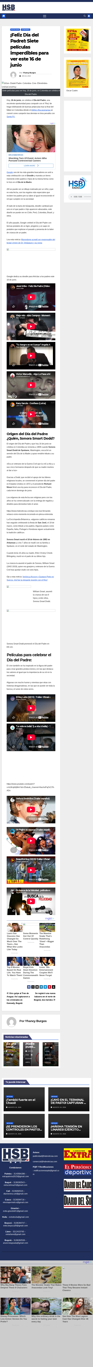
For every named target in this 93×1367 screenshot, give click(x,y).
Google (10, 172)
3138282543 (19, 1182)
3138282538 (19, 1240)
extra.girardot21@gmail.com (15, 1211)
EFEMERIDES (26, 29)
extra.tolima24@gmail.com (15, 1185)
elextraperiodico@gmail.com (15, 1202)
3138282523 (17, 1191)
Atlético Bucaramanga (41, 110)
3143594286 (19, 1174)
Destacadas (15, 29)
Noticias (10, 1096)
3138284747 (19, 1223)
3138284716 (18, 1200)
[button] (85, 16)
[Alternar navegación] (45, 16)
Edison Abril (9, 1060)
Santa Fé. (11, 117)
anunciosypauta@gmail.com (15, 1243)
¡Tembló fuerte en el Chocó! (20, 1101)
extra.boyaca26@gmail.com (15, 1226)
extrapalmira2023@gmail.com (15, 1176)
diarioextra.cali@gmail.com (15, 1194)
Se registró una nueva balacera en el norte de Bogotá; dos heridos (44, 996)
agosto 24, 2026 (14, 1107)
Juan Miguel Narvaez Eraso (49, 1057)
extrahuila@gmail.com (19, 1217)
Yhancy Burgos (29, 73)
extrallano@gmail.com (15, 1234)
